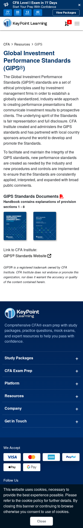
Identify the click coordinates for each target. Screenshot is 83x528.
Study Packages (19, 357)
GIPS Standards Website (25, 255)
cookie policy (32, 500)
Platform (12, 383)
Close (41, 521)
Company (13, 408)
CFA (6, 44)
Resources (22, 44)
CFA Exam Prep (18, 370)
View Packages (66, 12)
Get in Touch (16, 421)
